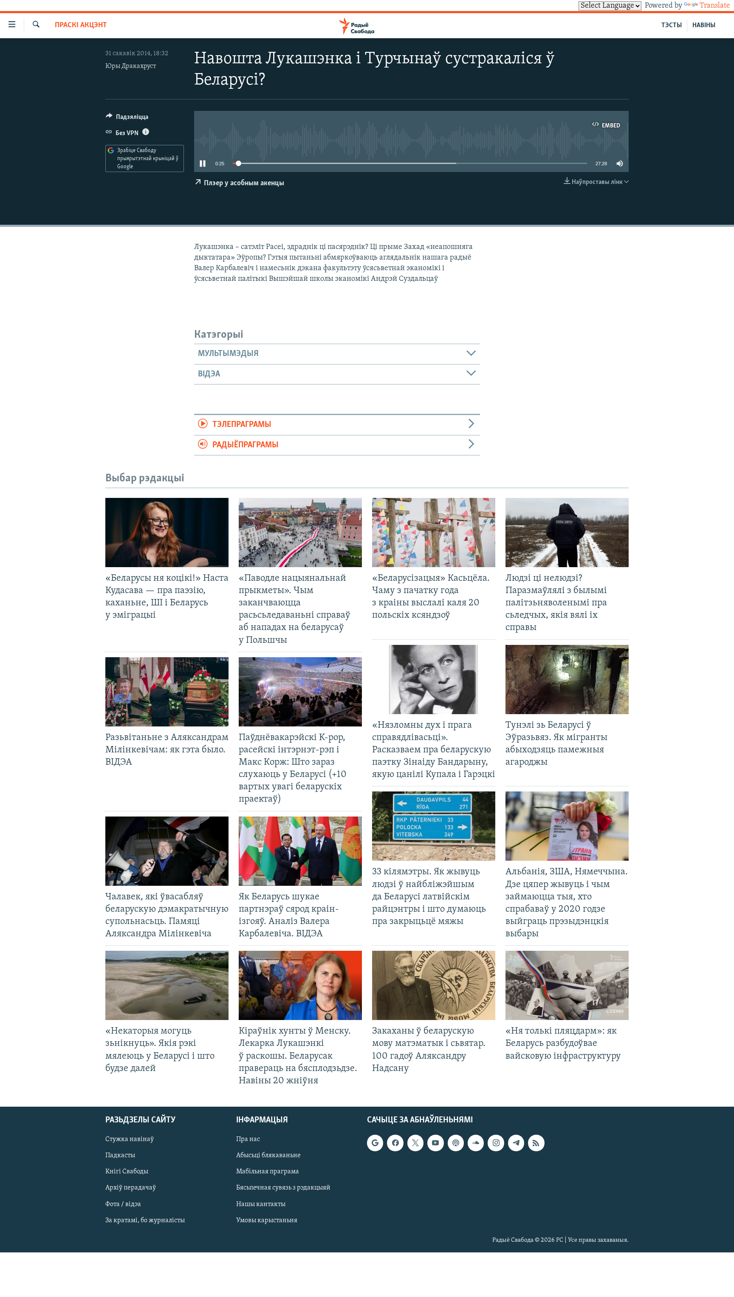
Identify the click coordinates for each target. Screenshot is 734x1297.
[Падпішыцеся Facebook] (395, 1143)
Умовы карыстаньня (266, 1220)
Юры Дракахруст (130, 66)
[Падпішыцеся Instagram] (496, 1143)
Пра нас (248, 1139)
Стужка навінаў (129, 1139)
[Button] (127, 119)
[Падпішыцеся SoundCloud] (476, 1143)
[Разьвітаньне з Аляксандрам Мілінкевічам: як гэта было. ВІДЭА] (167, 691)
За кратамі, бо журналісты (145, 1220)
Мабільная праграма (267, 1171)
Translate (715, 6)
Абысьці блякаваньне (268, 1155)
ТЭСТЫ (671, 25)
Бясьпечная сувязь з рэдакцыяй (283, 1187)
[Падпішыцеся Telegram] (516, 1143)
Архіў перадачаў (130, 1187)
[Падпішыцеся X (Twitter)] (415, 1143)
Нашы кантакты (260, 1204)
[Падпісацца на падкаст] (456, 1143)
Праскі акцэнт (81, 25)
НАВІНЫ (703, 25)
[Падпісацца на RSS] (536, 1143)
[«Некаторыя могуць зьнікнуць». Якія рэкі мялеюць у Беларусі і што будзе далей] (167, 985)
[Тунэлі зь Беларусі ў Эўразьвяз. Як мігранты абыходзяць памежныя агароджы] (567, 679)
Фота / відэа (123, 1204)
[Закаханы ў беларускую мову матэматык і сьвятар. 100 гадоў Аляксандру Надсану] (433, 985)
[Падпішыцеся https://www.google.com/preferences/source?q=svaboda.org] (375, 1143)
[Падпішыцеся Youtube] (435, 1143)
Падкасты (120, 1155)
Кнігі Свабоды (126, 1171)
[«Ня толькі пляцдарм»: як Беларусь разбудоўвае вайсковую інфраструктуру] (567, 985)
